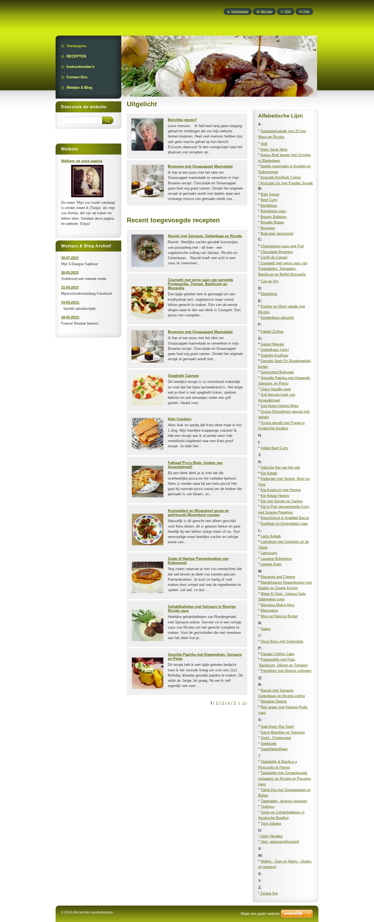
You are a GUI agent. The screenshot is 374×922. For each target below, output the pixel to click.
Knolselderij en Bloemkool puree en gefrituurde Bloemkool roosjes (198, 513)
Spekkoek (269, 743)
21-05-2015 (70, 287)
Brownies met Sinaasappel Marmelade (200, 166)
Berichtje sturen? (182, 120)
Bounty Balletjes (274, 217)
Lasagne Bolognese (276, 559)
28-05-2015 (70, 273)
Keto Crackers (179, 419)
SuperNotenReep (274, 749)
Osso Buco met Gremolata (282, 641)
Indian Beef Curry (274, 448)
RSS (288, 11)
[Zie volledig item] (147, 150)
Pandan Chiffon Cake (277, 654)
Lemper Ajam (270, 564)
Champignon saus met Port (282, 246)
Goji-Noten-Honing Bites (280, 406)
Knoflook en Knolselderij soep (284, 524)
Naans (266, 629)
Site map (266, 11)
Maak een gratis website (260, 914)
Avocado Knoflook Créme (280, 177)
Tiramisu (267, 806)
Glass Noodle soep (276, 389)
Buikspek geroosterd (277, 233)
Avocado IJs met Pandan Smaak (286, 183)
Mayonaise (269, 610)
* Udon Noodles (270, 836)
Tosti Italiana (271, 823)
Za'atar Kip (269, 893)
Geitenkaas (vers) (275, 350)
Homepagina (239, 11)
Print (306, 11)
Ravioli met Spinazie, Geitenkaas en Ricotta (205, 236)
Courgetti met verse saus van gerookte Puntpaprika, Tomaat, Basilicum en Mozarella (200, 284)
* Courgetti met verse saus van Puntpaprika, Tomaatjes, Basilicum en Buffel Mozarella (282, 268)
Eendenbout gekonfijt (277, 318)
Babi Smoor (270, 194)
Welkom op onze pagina (81, 161)
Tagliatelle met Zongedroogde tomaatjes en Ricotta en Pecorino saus (284, 778)
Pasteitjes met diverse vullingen (286, 671)
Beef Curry (269, 200)
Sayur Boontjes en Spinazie (283, 732)
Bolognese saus (273, 211)
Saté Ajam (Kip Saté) (277, 727)
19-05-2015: (70, 302)
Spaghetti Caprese (183, 376)
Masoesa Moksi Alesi (278, 605)
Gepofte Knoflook (274, 355)
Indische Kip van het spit (280, 467)
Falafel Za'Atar (272, 332)
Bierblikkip (269, 206)
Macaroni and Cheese (278, 577)
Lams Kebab (271, 536)
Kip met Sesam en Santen (282, 501)
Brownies (268, 228)
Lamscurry (269, 553)
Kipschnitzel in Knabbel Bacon (285, 518)
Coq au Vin (269, 281)
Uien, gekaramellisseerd (280, 842)
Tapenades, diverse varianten (284, 801)
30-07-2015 (70, 258)
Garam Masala (272, 344)
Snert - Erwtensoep (276, 738)
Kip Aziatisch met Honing (281, 490)
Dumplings (269, 294)
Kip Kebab (269, 473)
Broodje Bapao (272, 222)
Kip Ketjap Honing (275, 496)
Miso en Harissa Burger (279, 616)
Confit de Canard (274, 257)
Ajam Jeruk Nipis (273, 149)
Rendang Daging (274, 701)
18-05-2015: (70, 317)
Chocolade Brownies (277, 252)
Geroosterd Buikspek (277, 372)
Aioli (264, 144)
